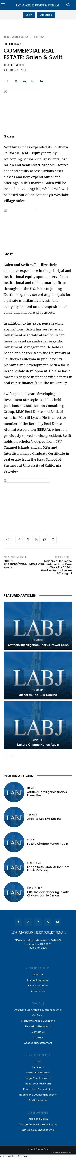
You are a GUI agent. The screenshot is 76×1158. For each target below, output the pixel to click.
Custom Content (21, 36)
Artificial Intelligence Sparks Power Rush (38, 645)
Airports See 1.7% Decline (38, 695)
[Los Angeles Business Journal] (37, 5)
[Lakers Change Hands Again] (38, 725)
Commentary (34, 888)
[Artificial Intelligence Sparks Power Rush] (38, 625)
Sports (38, 740)
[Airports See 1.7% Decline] (38, 675)
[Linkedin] (24, 80)
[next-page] (12, 756)
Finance (37, 640)
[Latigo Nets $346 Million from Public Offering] (14, 867)
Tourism (37, 690)
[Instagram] (28, 922)
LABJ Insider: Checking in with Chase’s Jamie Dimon (48, 893)
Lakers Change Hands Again (38, 744)
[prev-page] (6, 756)
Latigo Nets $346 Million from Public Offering (48, 868)
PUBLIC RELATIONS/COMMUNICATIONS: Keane (24, 564)
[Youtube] (57, 922)
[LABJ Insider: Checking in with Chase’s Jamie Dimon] (14, 892)
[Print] (41, 80)
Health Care (34, 863)
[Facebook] (7, 80)
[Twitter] (16, 80)
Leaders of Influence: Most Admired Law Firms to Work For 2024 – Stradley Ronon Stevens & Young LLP (56, 567)
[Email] (33, 80)
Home (6, 36)
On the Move (39, 36)
